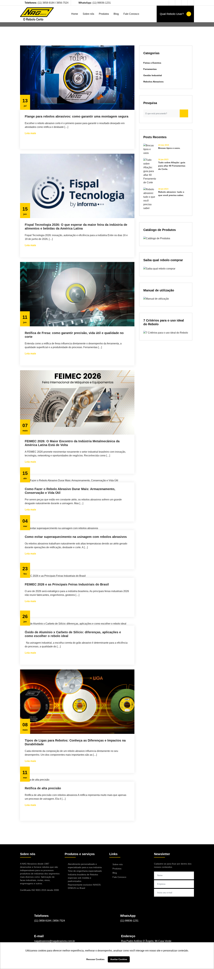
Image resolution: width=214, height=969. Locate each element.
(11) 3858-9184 (46, 2)
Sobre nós (88, 14)
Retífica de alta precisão (43, 788)
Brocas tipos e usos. (169, 148)
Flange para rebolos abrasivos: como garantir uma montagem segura (76, 116)
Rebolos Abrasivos (153, 81)
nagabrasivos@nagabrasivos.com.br (54, 941)
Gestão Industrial (152, 75)
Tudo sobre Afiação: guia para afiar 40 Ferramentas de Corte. (171, 165)
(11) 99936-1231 (94, 2)
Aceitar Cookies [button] (118, 959)
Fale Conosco (131, 14)
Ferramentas (150, 69)
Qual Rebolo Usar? (172, 14)
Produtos (104, 14)
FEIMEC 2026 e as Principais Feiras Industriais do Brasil (67, 584)
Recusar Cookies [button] (95, 959)
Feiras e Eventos (152, 63)
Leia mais (30, 133)
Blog (116, 14)
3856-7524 (62, 2)
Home (74, 14)
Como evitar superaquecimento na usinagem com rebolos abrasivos (76, 536)
